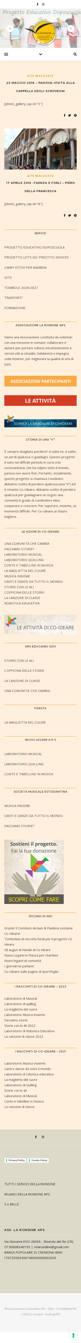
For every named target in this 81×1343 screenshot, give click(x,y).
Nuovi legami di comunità (22, 960)
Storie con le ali (15, 1090)
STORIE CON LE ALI (19, 587)
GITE (8, 277)
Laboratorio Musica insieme (24, 1014)
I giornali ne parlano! (19, 966)
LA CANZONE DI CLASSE (22, 598)
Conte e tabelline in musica (24, 1101)
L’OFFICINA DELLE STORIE (24, 592)
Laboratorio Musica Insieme (25, 1063)
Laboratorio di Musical (20, 998)
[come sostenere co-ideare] (40, 872)
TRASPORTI (13, 297)
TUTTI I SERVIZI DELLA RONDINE (29, 1184)
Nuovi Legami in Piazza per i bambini (31, 955)
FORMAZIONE (14, 308)
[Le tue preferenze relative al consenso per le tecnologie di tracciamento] (73, 1335)
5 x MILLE (11, 1204)
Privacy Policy (17, 1160)
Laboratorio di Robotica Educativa (29, 1031)
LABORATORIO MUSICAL (23, 554)
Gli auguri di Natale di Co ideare (27, 950)
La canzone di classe (19, 1106)
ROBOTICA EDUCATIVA (22, 603)
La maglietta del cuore (20, 1009)
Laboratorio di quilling (20, 1004)
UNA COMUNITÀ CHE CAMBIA (26, 543)
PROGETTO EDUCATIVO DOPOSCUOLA (34, 247)
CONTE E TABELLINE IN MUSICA (28, 565)
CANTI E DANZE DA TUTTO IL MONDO (33, 581)
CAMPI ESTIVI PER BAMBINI (25, 267)
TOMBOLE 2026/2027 (21, 287)
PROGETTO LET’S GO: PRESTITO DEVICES (36, 257)
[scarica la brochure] (40, 421)
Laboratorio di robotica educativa (29, 1074)
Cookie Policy (39, 1160)
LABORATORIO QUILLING (24, 560)
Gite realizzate (40, 76)
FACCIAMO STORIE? (19, 549)
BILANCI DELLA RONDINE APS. (27, 1194)
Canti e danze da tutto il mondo (27, 1068)
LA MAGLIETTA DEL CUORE (25, 570)
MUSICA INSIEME (17, 576)
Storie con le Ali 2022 (19, 1025)
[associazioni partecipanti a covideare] (40, 381)
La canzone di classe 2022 (23, 1036)
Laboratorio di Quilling (20, 1085)
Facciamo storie (16, 1020)
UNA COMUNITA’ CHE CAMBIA (27, 690)
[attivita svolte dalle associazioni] (40, 400)
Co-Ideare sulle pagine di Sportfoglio (31, 971)
